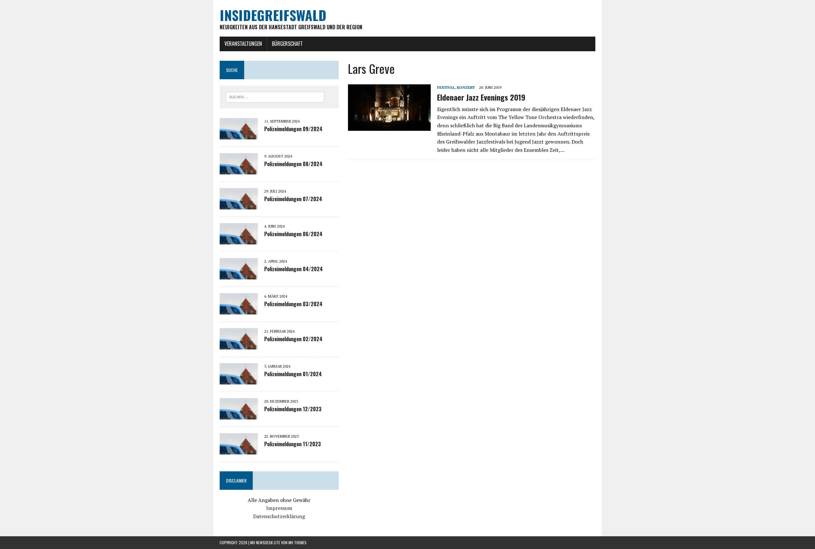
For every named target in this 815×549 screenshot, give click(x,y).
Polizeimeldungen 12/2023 (293, 409)
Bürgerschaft (287, 43)
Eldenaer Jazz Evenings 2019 (481, 97)
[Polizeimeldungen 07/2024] (239, 204)
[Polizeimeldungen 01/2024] (239, 380)
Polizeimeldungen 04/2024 (293, 269)
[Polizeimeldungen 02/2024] (239, 344)
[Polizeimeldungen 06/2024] (239, 239)
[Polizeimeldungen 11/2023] (239, 450)
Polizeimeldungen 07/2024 (293, 199)
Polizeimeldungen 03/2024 (293, 304)
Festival (446, 87)
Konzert (466, 87)
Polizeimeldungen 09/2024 (293, 129)
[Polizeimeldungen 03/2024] (239, 309)
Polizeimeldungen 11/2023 (292, 444)
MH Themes (297, 542)
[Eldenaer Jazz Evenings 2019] (389, 126)
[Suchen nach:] (275, 96)
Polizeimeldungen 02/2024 (293, 339)
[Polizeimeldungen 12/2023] (239, 415)
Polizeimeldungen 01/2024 (293, 374)
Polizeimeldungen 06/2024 (293, 234)
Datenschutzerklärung (279, 516)
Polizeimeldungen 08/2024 (293, 164)
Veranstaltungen (243, 43)
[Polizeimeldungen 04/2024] (239, 274)
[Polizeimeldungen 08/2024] (239, 169)
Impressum (279, 507)
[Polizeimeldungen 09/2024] (239, 134)
